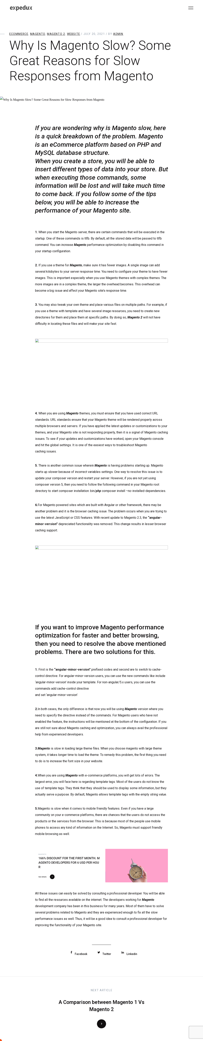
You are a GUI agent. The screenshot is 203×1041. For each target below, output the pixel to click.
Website (73, 33)
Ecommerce (18, 33)
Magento (37, 33)
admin (118, 33)
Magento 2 (56, 33)
